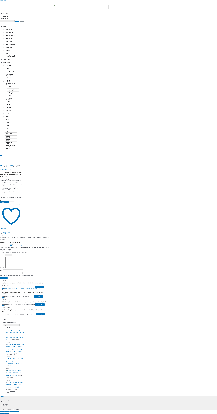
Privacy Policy (6, 400)
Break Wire (8, 101)
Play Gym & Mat (9, 34)
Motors (7, 118)
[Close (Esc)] (16, 411)
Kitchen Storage (10, 70)
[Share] (11, 411)
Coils (9, 86)
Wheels (7, 148)
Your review (2, 267)
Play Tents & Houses (10, 44)
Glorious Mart (2, 2)
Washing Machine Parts (8, 81)
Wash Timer (9, 146)
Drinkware (8, 65)
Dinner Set (8, 63)
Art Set (7, 53)
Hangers (8, 68)
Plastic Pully (9, 127)
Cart (4, 401)
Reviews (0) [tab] (4, 233)
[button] (108, 10)
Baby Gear (5, 28)
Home (1, 165)
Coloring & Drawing (10, 56)
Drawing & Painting (10, 55)
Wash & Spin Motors (10, 145)
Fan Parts (8, 77)
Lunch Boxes (11, 71)
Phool (7, 124)
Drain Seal (8, 109)
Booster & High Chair (11, 35)
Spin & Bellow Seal (10, 137)
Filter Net (10, 90)
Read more (38, 296)
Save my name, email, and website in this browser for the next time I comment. (17, 275)
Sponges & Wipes (10, 74)
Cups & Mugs (11, 66)
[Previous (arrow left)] (2, 413)
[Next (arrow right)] (7, 413)
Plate (7, 128)
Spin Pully (8, 139)
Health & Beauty (6, 59)
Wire (7, 149)
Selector (8, 136)
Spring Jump (9, 142)
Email (1, 272)
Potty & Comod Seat (10, 40)
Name (1, 270)
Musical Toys (9, 58)
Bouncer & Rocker (10, 37)
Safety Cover (9, 133)
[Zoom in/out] (2, 411)
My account (5, 404)
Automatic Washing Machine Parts (10, 84)
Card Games (9, 52)
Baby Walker (9, 41)
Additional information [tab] (6, 232)
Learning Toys (9, 46)
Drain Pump (11, 89)
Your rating (2, 254)
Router (7, 131)
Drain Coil (8, 105)
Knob (7, 116)
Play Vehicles (9, 47)
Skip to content (3, 0)
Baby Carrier (9, 38)
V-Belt (7, 143)
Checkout (5, 402)
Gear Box (10, 92)
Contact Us (5, 16)
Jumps (7, 115)
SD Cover (8, 134)
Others (7, 122)
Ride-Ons (8, 50)
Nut (7, 121)
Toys (4, 43)
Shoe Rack (8, 75)
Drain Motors (11, 87)
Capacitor (8, 104)
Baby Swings (9, 29)
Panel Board (11, 93)
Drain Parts (8, 107)
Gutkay (7, 113)
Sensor (10, 96)
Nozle (7, 119)
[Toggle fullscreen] (7, 411)
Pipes (9, 95)
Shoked (10, 98)
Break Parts (8, 99)
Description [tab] (4, 230)
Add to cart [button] (40, 286)
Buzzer (7, 102)
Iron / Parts (8, 78)
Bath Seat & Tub (10, 32)
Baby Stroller (9, 31)
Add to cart (4, 202)
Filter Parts (8, 110)
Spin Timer (8, 140)
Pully (7, 130)
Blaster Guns (9, 49)
